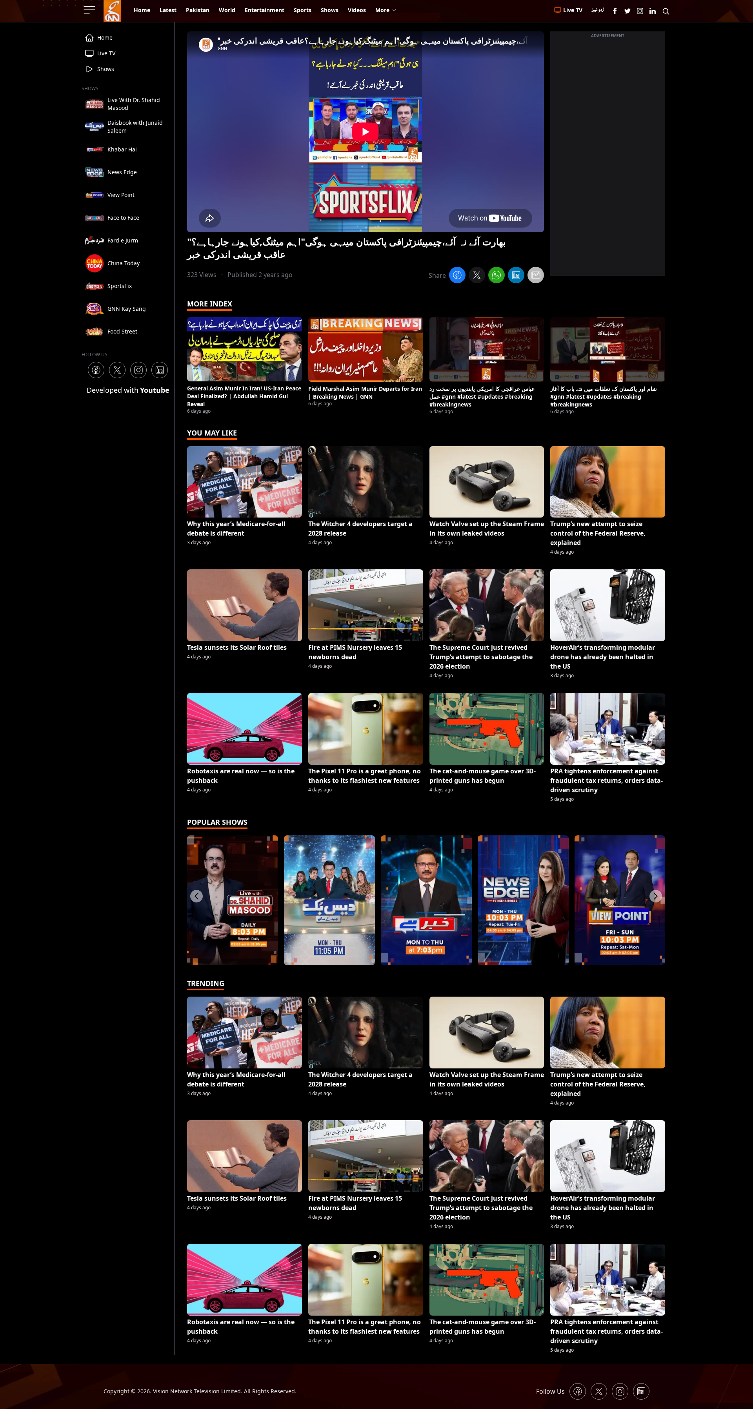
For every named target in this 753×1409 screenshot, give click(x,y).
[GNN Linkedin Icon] (652, 11)
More (382, 10)
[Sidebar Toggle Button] (90, 10)
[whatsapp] (496, 276)
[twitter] (477, 276)
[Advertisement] (607, 158)
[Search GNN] (666, 11)
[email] (535, 276)
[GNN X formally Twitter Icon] (627, 11)
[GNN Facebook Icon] (615, 11)
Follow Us (550, 1391)
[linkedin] (516, 276)
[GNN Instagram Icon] (640, 11)
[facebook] (457, 276)
